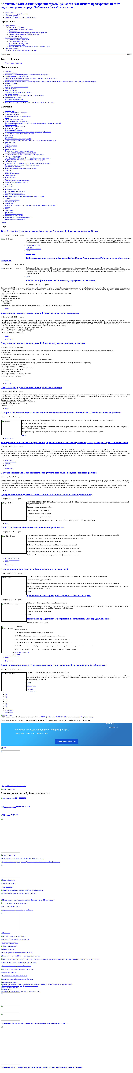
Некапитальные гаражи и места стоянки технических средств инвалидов (29, 102)
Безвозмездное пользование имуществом (18, 92)
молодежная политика (12, 200)
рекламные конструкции (13, 97)
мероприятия (9, 212)
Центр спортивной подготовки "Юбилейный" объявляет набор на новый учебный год (46, 494)
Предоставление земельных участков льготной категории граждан (27, 74)
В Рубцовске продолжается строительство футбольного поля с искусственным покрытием (48, 472)
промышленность (10, 175)
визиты (7, 207)
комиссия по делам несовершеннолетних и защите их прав (24, 196)
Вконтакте (20, 798)
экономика (8, 172)
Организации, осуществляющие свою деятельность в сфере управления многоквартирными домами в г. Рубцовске (41, 1067)
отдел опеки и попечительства (15, 194)
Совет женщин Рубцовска (13, 130)
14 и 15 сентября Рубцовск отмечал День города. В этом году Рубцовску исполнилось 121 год (49, 231)
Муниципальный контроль (17, 41)
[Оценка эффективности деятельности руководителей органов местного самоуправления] (16, 952)
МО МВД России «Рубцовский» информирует (20, 153)
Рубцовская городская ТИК (14, 119)
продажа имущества (11, 94)
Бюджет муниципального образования (21, 29)
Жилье (7, 118)
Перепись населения (11, 128)
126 (6, 706)
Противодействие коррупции (18, 43)
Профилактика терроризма (13, 214)
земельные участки (11, 73)
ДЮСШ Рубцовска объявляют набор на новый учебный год (32, 527)
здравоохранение (10, 201)
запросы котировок (11, 83)
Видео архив (9, 135)
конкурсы (8, 85)
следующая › (9, 710)
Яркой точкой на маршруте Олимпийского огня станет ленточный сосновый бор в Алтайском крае (54, 665)
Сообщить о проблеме (66, 741)
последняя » (9, 712)
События (8, 170)
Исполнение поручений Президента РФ (18, 139)
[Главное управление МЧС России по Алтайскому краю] (20, 991)
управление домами (11, 88)
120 (6, 696)
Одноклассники (23, 806)
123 (6, 701)
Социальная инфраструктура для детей (18, 116)
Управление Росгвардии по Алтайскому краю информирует (25, 154)
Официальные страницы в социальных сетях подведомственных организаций (31, 205)
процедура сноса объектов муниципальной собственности (24, 95)
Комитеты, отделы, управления (19, 39)
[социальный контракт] (9, 982)
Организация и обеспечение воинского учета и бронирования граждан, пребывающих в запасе (34, 1023)
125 (6, 705)
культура (7, 198)
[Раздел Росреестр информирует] (9, 987)
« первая (30, 689)
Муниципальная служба (17, 45)
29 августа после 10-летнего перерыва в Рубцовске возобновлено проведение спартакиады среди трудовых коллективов (64, 442)
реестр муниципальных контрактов (16, 87)
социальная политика (12, 189)
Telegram (14, 815)
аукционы (8, 71)
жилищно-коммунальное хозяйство (16, 182)
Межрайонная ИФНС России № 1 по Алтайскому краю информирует (28, 158)
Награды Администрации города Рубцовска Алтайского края (29, 46)
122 (6, 699)
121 (6, 698)
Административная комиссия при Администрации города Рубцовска (28, 132)
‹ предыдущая (31, 691)
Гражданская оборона (12, 114)
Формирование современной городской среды (24, 34)
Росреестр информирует (13, 156)
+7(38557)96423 (60, 717)
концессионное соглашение (14, 99)
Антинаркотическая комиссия (15, 219)
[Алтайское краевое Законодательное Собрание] (17, 979)
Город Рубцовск (10, 12)
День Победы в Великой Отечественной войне (20, 168)
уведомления (9, 210)
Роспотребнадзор (10, 161)
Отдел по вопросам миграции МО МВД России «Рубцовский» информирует (30, 140)
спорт (6, 208)
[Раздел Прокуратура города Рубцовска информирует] (19, 986)
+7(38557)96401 (45, 717)
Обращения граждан (11, 15)
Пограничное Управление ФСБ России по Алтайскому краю (25, 160)
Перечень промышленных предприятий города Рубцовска (28, 32)
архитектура (9, 186)
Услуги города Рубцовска (13, 63)
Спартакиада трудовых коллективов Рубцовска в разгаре (31, 387)
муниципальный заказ (12, 174)
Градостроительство (15, 36)
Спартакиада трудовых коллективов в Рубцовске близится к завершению (40, 313)
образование (9, 203)
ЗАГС (7, 187)
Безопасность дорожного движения (16, 121)
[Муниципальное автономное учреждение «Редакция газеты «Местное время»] (27, 900)
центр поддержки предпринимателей (17, 181)
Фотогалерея (9, 137)
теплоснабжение (10, 177)
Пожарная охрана (10, 149)
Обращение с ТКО (11, 125)
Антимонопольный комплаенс (15, 126)
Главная (3, 222)
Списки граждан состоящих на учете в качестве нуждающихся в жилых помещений (33, 123)
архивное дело (9, 111)
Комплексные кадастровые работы (16, 76)
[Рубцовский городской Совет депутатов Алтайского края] (15, 939)
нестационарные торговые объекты (16, 101)
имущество (8, 184)
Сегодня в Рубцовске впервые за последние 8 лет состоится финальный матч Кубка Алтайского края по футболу (61, 412)
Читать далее (30, 254)
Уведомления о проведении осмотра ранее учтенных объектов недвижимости (30, 78)
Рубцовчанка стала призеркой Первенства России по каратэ (59, 595)
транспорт (8, 179)
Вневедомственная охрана (13, 193)
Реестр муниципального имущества (17, 80)
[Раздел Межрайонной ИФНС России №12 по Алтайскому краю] (6, 989)
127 (6, 708)
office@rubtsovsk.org (86, 717)
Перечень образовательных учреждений (18, 217)
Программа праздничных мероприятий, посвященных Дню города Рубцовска (68, 618)
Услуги (7, 144)
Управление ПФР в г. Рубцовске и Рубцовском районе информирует (27, 163)
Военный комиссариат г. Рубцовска (16, 112)
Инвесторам (13, 31)
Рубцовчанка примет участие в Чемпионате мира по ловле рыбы (35, 569)
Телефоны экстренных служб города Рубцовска (20, 17)
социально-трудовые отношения (15, 191)
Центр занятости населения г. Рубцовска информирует (23, 165)
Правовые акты (10, 142)
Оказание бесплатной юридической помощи (19, 133)
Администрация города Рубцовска (16, 14)
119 (6, 694)
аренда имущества (11, 90)
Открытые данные (11, 146)
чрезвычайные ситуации (13, 167)
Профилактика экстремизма (14, 215)
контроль (8, 147)
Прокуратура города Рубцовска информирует (20, 151)
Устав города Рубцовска (17, 27)
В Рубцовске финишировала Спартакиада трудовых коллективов (60, 280)
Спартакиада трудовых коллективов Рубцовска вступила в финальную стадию (43, 343)
